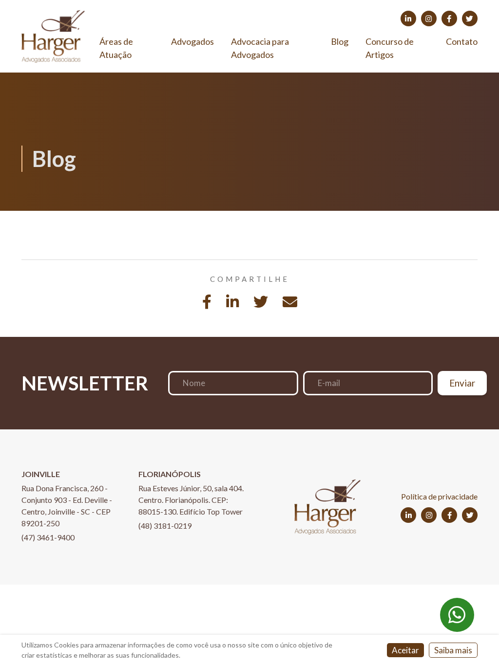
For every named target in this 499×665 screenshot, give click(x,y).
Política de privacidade (439, 496)
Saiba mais (453, 650)
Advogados (192, 41)
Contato (462, 41)
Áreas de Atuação (116, 48)
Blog (339, 41)
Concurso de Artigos (389, 48)
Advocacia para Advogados (260, 48)
